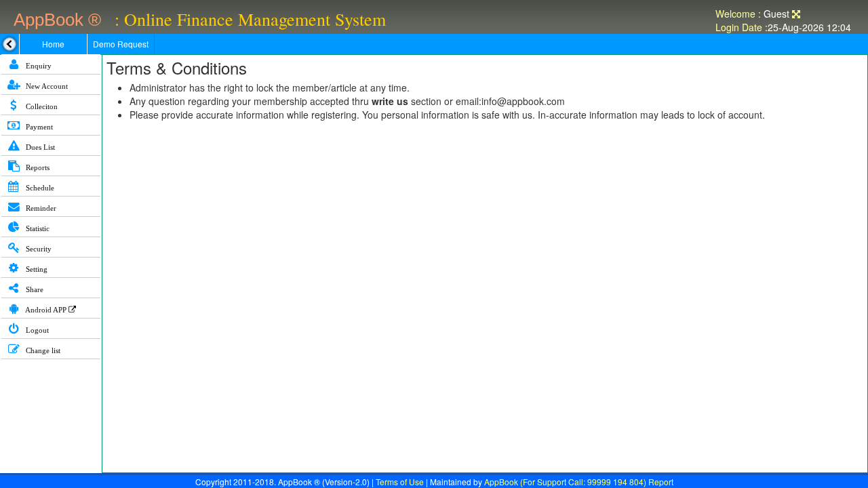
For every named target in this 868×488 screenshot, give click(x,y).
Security (38, 249)
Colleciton (41, 106)
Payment (38, 127)
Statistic (37, 228)
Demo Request (121, 43)
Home (53, 43)
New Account (46, 86)
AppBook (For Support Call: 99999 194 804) (565, 481)
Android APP (46, 310)
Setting (35, 269)
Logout (36, 330)
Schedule (39, 188)
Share (33, 289)
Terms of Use (400, 481)
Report (660, 481)
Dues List (39, 147)
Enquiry (38, 66)
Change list (42, 350)
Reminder (40, 208)
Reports (37, 167)
